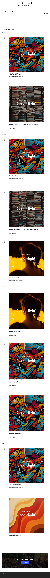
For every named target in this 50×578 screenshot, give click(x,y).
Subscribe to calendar (24, 550)
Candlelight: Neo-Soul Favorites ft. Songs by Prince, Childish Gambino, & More (23, 124)
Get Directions (6, 17)
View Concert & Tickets (12, 128)
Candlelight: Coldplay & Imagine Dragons (16, 279)
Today (25, 546)
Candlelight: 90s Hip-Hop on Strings (15, 74)
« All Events (46, 13)
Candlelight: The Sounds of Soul (15, 535)
